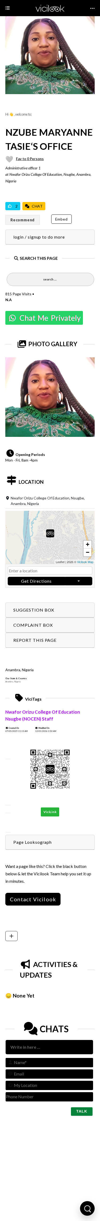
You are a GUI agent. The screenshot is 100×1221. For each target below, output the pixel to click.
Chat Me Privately (49, 317)
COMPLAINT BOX (33, 624)
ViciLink (50, 812)
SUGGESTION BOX (33, 609)
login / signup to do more (39, 236)
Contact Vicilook (33, 899)
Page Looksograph (32, 842)
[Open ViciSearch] (87, 1208)
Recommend (22, 220)
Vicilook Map (85, 562)
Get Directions (36, 580)
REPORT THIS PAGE (35, 640)
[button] (87, 544)
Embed (61, 219)
